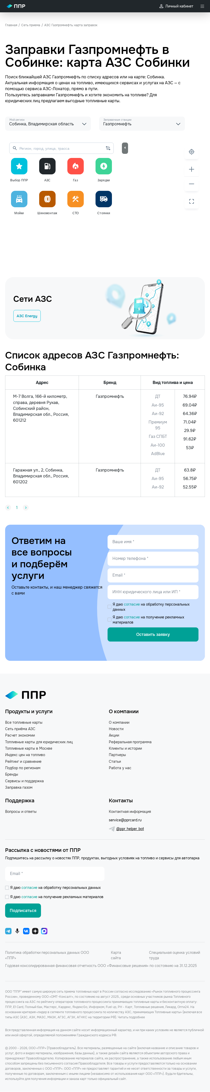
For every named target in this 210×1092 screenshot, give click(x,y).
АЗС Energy (27, 316)
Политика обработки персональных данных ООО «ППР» (47, 955)
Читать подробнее (131, 1017)
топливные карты (102, 100)
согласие (132, 604)
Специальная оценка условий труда (174, 955)
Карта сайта (116, 955)
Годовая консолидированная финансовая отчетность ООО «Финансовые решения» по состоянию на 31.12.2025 (101, 965)
